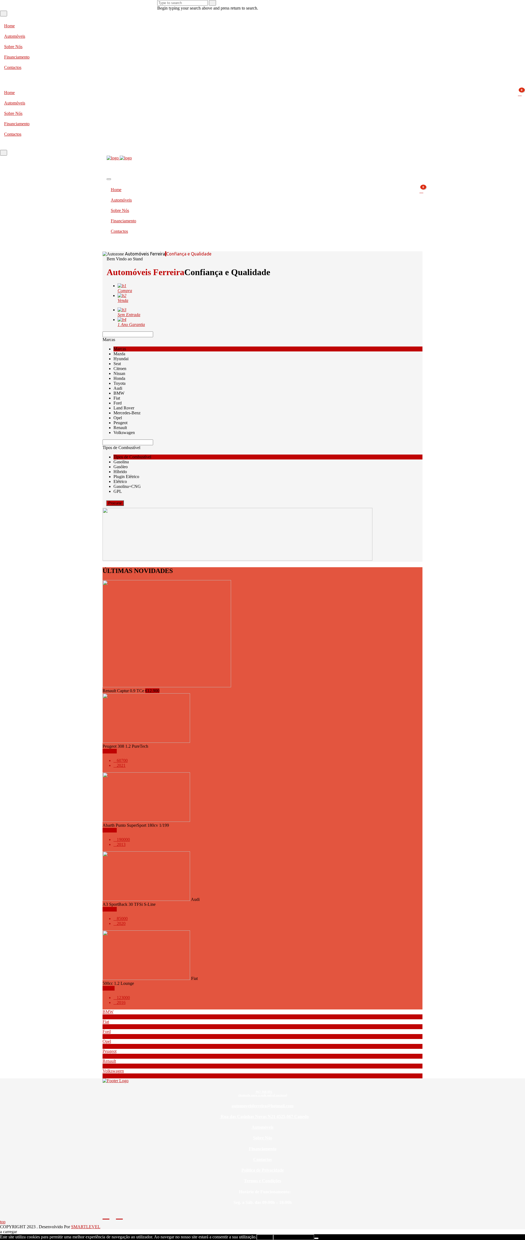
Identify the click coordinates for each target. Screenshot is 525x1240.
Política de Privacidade (262, 1170)
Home (9, 26)
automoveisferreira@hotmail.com (262, 1106)
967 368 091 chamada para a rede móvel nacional (262, 1093)
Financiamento (17, 57)
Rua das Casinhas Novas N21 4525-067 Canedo (264, 1116)
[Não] (316, 1238)
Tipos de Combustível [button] (121, 447)
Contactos (12, 67)
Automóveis (14, 36)
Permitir (265, 1237)
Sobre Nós (13, 46)
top (2, 1221)
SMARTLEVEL (85, 1226)
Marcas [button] (109, 339)
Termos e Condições (262, 1180)
